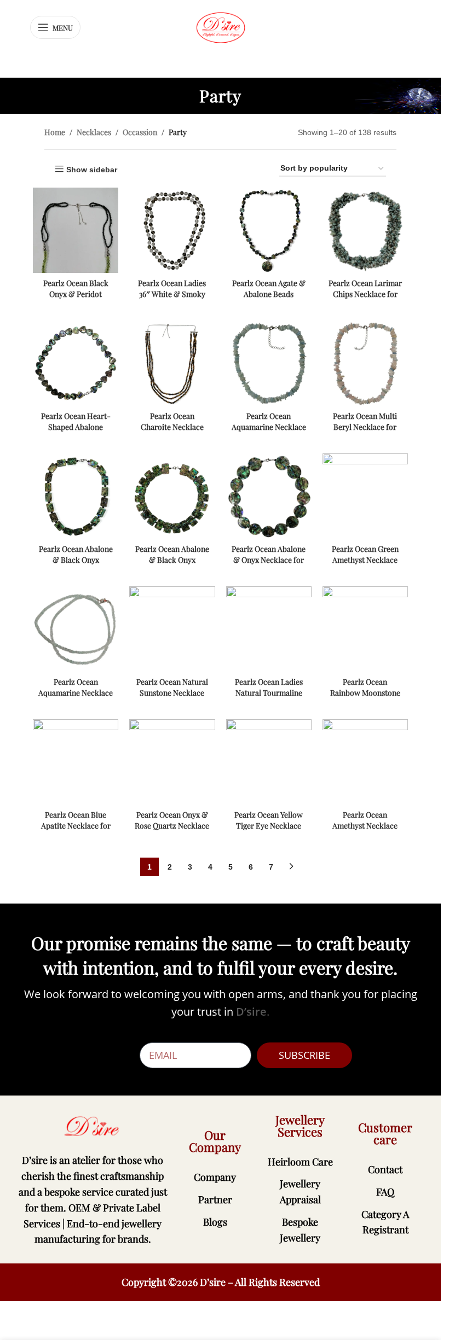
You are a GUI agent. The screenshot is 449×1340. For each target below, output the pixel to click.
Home (54, 132)
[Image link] (92, 1126)
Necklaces (94, 132)
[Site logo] (220, 26)
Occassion (140, 132)
